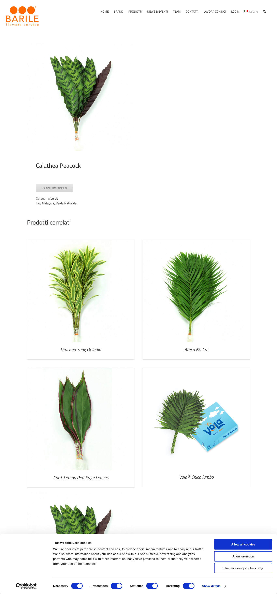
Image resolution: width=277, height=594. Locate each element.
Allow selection (243, 556)
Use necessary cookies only (243, 568)
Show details (211, 586)
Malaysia (48, 203)
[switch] (116, 586)
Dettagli (78, 292)
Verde (54, 198)
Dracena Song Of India (80, 349)
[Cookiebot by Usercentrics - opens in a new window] (26, 586)
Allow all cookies (243, 544)
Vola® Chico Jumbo (196, 477)
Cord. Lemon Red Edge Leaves (80, 477)
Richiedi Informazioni (54, 188)
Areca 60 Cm (196, 349)
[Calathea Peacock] (80, 97)
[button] (264, 11)
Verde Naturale (66, 203)
